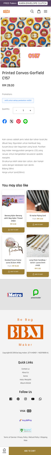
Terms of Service (10, 437)
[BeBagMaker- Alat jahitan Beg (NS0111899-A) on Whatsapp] (40, 400)
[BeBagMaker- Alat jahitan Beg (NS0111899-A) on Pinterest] (18, 400)
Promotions (7, 94)
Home (25, 376)
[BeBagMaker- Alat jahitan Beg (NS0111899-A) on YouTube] (33, 400)
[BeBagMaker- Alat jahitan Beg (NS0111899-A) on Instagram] (25, 400)
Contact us (26, 369)
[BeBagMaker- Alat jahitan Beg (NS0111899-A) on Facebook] (11, 400)
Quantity (5, 109)
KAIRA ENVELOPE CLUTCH (32, 3)
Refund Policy (34, 437)
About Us (25, 372)
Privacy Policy (23, 437)
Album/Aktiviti (25, 383)
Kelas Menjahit (25, 379)
